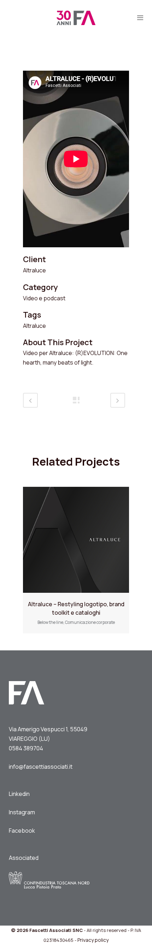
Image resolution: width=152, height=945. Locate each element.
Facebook (22, 830)
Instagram (22, 812)
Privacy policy (93, 940)
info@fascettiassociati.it (40, 766)
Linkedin (19, 794)
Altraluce (34, 270)
